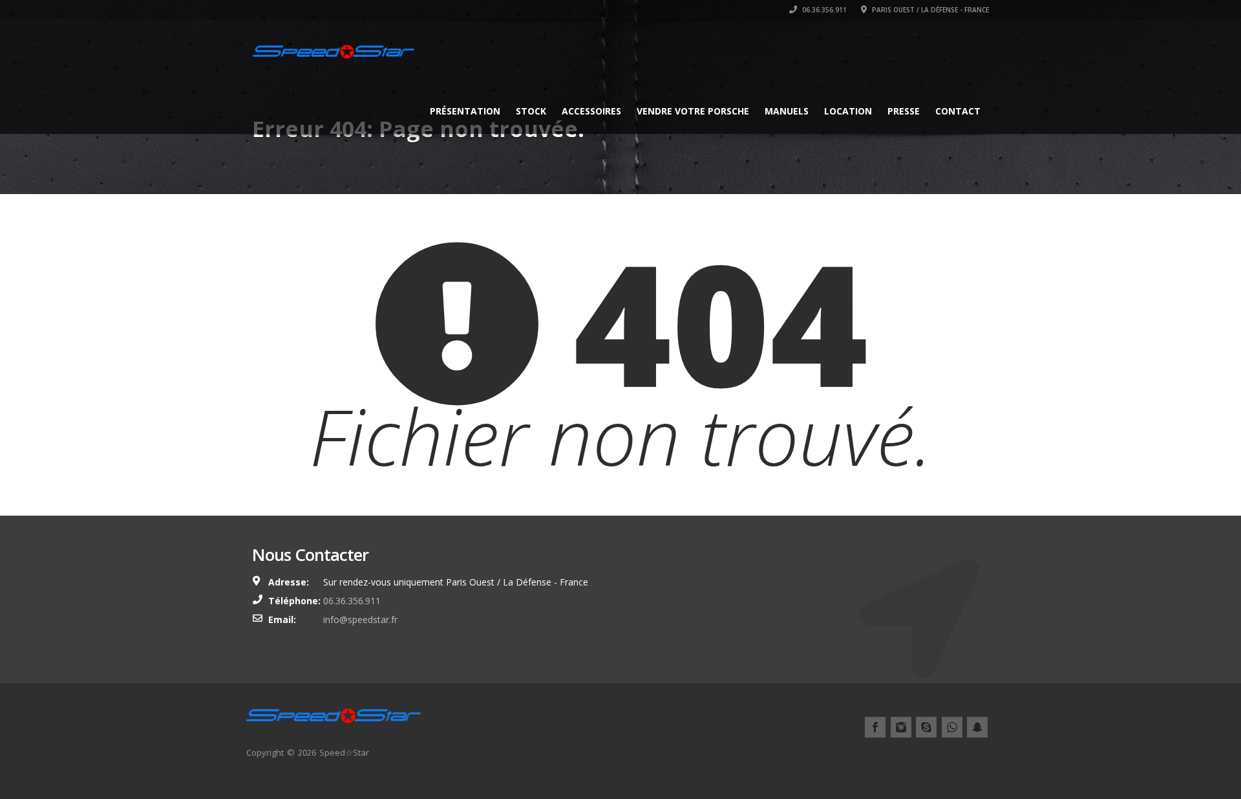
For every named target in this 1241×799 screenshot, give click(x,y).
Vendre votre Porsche (693, 111)
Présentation (465, 111)
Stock (531, 111)
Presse (903, 111)
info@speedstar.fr (360, 619)
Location (848, 111)
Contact (958, 111)
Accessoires (591, 111)
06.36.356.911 (823, 9)
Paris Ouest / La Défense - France (929, 9)
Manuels (787, 111)
